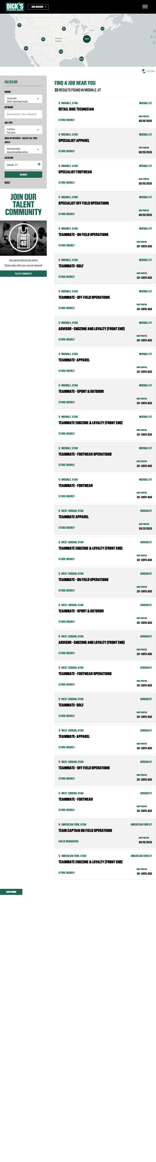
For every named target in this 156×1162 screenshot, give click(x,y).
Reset (7, 182)
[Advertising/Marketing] (24, 152)
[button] (39, 164)
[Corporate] (24, 98)
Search (23, 174)
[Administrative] (24, 149)
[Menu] (145, 7)
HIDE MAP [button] (151, 71)
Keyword (9, 107)
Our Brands (37, 6)
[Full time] (24, 129)
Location (9, 158)
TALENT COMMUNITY (23, 273)
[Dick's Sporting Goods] (24, 101)
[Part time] (24, 132)
